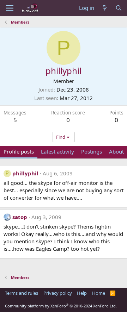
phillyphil (25, 173)
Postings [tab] (91, 151)
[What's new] (104, 7)
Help (82, 293)
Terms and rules (21, 293)
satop (19, 216)
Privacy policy (57, 293)
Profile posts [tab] (19, 151)
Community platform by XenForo (61, 305)
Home (98, 293)
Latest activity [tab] (57, 151)
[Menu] (9, 8)
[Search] (119, 7)
